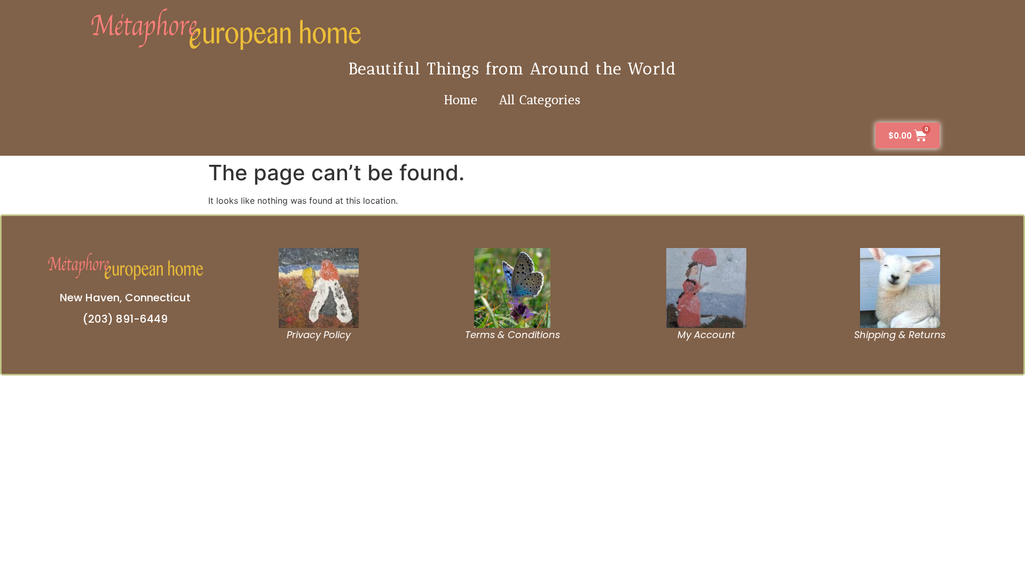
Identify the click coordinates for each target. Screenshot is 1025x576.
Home (461, 99)
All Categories (540, 99)
